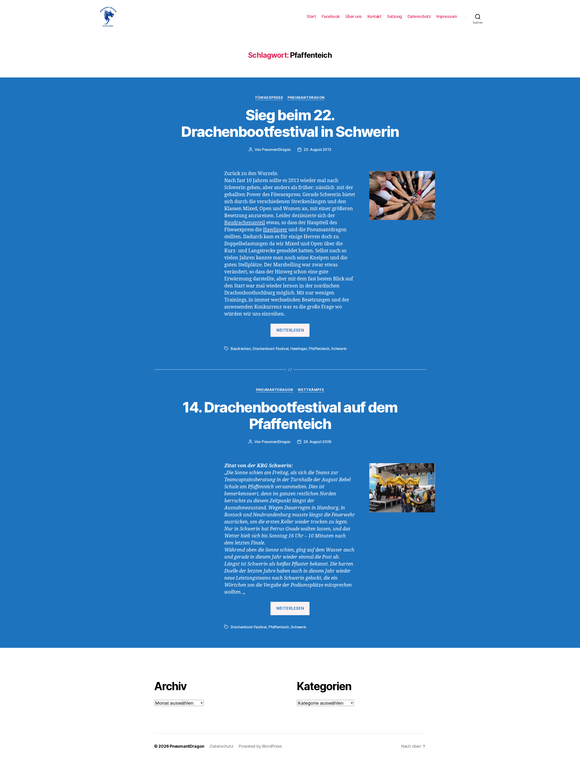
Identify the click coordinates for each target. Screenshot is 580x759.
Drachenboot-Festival (271, 348)
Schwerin (339, 348)
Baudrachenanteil (244, 223)
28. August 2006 (317, 441)
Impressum (446, 16)
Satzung (394, 16)
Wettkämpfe (311, 390)
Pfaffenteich (319, 348)
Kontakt (374, 16)
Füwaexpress (269, 98)
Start (311, 16)
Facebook (331, 16)
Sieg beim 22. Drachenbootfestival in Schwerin (290, 123)
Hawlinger (275, 230)
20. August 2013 (317, 149)
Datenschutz (419, 16)
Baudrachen (241, 348)
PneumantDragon (306, 98)
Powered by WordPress (260, 746)
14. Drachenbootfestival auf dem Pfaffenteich (290, 415)
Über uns (354, 16)
